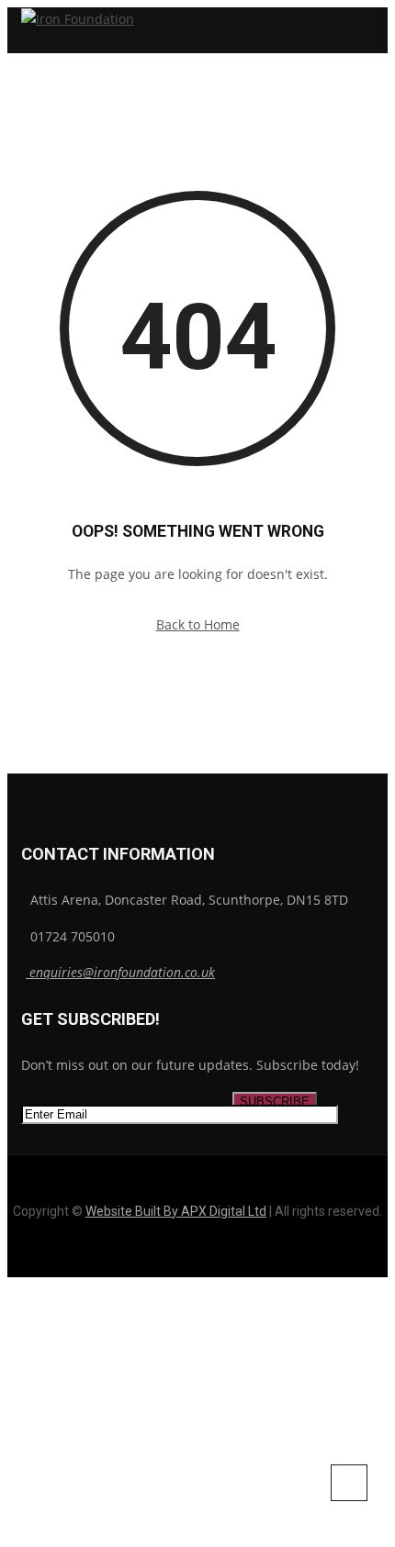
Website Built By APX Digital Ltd (175, 1211)
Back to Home (198, 624)
